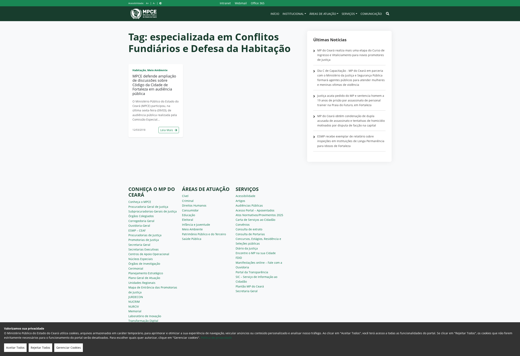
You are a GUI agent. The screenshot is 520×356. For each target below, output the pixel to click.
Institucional (293, 14)
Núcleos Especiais (140, 259)
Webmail (241, 3)
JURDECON (135, 297)
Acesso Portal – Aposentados (255, 210)
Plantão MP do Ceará (250, 286)
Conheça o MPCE (139, 202)
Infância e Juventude (196, 224)
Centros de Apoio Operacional (148, 254)
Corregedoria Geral (141, 221)
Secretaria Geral (139, 245)
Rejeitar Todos (40, 347)
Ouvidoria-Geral (139, 226)
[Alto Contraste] (160, 3)
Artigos (240, 201)
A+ (147, 3)
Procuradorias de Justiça (144, 235)
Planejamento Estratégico (145, 273)
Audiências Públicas (249, 205)
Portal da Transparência (252, 272)
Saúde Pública (191, 239)
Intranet (225, 3)
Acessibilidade (245, 196)
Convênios (243, 224)
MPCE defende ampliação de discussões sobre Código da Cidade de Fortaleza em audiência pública (154, 85)
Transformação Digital (143, 321)
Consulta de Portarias (250, 234)
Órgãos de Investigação (144, 264)
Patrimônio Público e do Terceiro (204, 234)
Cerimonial (135, 268)
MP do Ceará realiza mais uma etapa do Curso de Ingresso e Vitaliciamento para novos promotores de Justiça (351, 55)
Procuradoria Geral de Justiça (148, 207)
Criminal (188, 201)
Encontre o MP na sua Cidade (256, 253)
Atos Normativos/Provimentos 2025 (259, 215)
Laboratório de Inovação (144, 316)
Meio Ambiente (157, 70)
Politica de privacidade (216, 338)
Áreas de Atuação (322, 14)
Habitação (139, 70)
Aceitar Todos (15, 347)
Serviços (348, 14)
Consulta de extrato (249, 229)
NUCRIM (134, 302)
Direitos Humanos (194, 205)
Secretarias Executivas (143, 249)
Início (275, 14)
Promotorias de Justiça (143, 240)
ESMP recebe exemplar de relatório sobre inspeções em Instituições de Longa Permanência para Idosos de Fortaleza (350, 141)
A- (154, 3)
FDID (239, 258)
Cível (185, 196)
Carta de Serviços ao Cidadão (255, 220)
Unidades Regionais (141, 283)
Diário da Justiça (247, 248)
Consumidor (190, 210)
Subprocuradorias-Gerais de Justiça (152, 211)
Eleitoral (187, 220)
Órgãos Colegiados (141, 216)
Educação (188, 215)
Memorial (134, 311)
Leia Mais (167, 130)
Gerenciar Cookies (68, 347)
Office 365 (257, 3)
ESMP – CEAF (137, 230)
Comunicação (371, 14)
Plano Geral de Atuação (144, 278)
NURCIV (133, 306)
